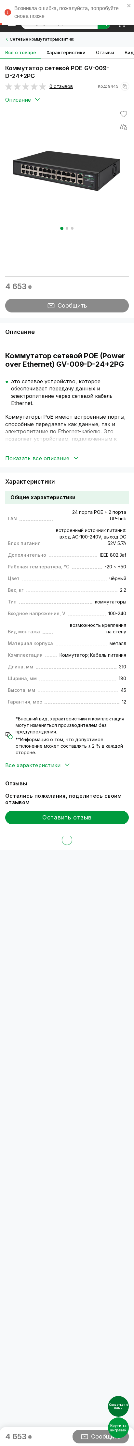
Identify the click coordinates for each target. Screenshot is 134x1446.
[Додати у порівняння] (123, 127)
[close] (129, 6)
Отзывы (105, 52)
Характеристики (66, 52)
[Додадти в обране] (123, 114)
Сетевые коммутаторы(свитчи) (42, 39)
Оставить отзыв (67, 817)
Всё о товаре (20, 52)
